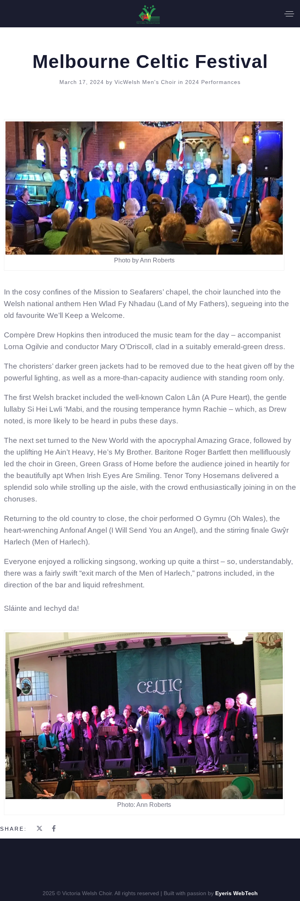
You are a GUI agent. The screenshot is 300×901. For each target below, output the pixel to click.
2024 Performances (213, 82)
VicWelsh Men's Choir (146, 82)
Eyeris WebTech (236, 893)
